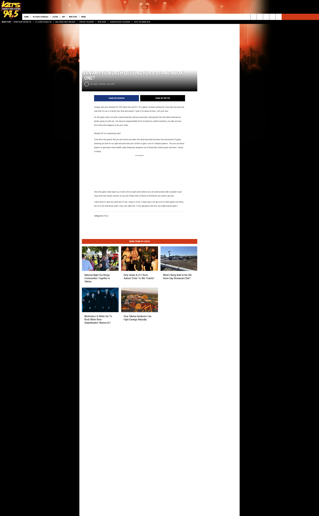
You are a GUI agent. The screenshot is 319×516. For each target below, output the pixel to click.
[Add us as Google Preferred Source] (260, 17)
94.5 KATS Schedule (40, 17)
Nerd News (102, 22)
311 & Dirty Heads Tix (43, 22)
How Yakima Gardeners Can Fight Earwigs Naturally (137, 318)
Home (26, 17)
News (106, 216)
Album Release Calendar (120, 22)
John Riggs (93, 84)
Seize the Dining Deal (142, 22)
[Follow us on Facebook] (266, 17)
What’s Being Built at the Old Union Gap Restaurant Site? (177, 277)
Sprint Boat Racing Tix (22, 22)
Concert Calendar (86, 22)
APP (63, 17)
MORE (83, 17)
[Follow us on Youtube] (279, 17)
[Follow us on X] (272, 17)
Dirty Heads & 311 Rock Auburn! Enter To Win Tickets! (139, 277)
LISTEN (55, 17)
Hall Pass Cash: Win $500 (65, 22)
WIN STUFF (73, 17)
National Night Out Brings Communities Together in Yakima (97, 278)
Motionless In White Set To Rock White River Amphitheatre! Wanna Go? (98, 319)
